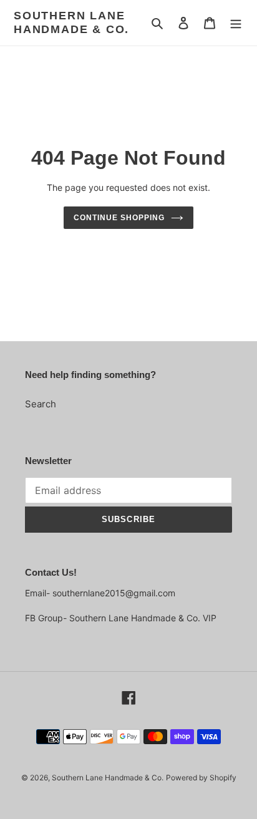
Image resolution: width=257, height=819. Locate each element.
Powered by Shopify (201, 777)
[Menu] (236, 22)
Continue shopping (119, 217)
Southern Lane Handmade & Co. (71, 22)
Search (40, 404)
